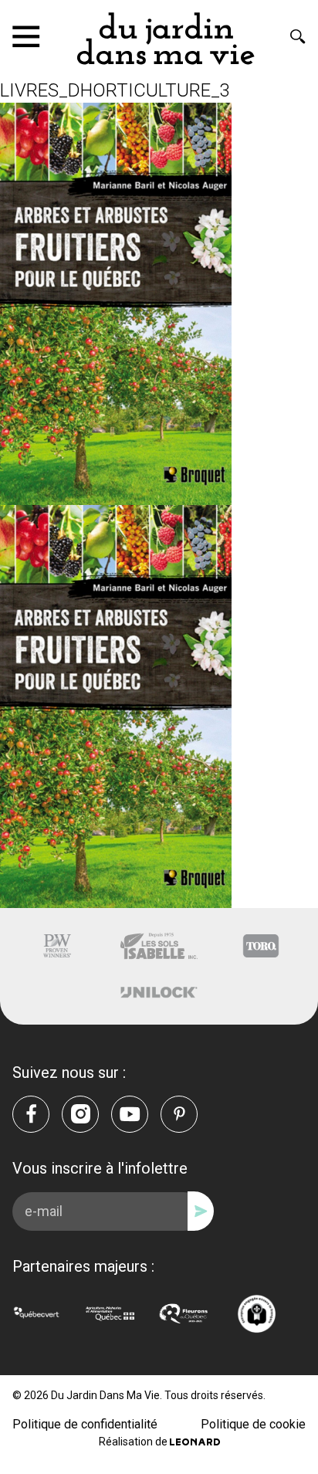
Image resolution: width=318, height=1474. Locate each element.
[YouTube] (129, 1114)
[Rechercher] (298, 36)
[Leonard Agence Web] (195, 1441)
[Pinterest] (179, 1114)
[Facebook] (30, 1114)
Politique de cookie (253, 1424)
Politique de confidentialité (84, 1424)
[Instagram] (80, 1114)
